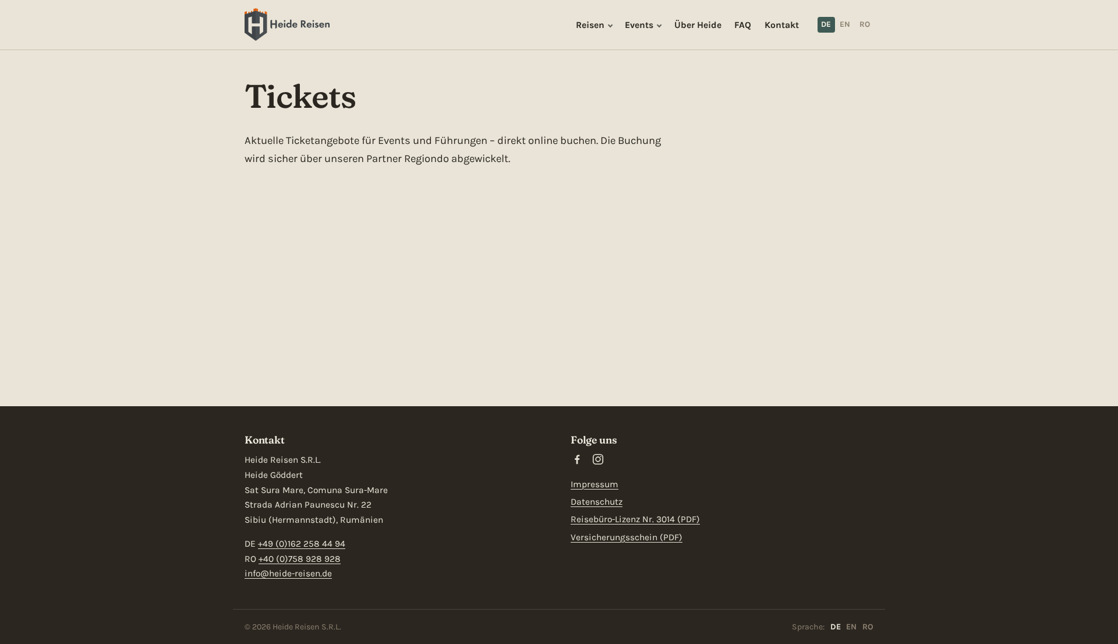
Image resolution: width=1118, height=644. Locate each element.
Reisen (590, 25)
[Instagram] (598, 459)
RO (864, 24)
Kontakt (782, 25)
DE (826, 24)
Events (639, 25)
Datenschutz (596, 502)
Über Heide (697, 25)
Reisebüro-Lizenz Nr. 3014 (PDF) (635, 519)
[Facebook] (577, 459)
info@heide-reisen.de (288, 573)
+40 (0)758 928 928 (300, 559)
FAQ (742, 25)
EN (845, 24)
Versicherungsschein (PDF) (626, 537)
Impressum (594, 484)
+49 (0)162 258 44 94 (301, 544)
